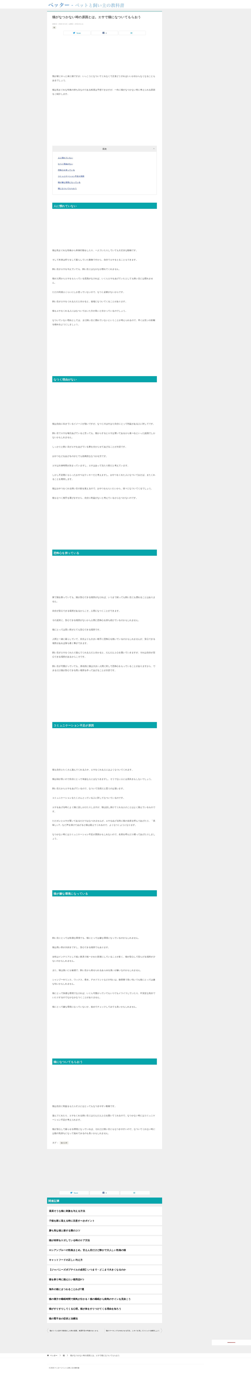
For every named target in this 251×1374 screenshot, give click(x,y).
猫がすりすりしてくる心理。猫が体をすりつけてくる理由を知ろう (85, 1308)
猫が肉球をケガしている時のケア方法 (69, 1240)
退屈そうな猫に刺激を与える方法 (67, 1211)
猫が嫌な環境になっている (69, 182)
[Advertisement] (104, 56)
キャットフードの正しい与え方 (66, 1260)
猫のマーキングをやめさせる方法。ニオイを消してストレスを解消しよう (132, 1331)
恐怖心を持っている (66, 170)
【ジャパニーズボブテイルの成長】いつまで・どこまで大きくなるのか (87, 1269)
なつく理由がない (65, 164)
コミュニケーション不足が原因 (71, 176)
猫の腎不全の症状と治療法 (63, 1318)
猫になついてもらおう (67, 188)
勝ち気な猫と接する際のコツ (64, 1230)
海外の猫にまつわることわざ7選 (66, 1289)
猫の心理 (64, 1143)
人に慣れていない (65, 158)
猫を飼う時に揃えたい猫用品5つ (66, 1279)
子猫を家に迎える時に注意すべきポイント (72, 1220)
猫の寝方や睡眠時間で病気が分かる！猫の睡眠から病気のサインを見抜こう (90, 1299)
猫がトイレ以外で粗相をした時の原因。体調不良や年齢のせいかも (74, 1331)
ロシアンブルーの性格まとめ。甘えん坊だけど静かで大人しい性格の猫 (87, 1250)
